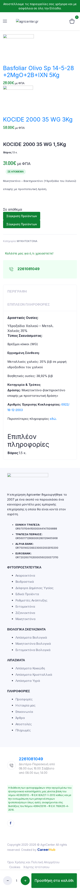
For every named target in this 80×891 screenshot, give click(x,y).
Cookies (14, 867)
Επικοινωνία (24, 712)
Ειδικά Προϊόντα (27, 594)
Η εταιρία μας (25, 705)
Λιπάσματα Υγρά (27, 681)
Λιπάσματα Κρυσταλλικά (33, 675)
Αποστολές (23, 724)
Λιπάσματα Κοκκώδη (30, 668)
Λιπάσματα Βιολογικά (31, 637)
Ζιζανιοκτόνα (25, 613)
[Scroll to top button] (73, 856)
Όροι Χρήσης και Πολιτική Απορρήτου (33, 862)
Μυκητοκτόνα (25, 619)
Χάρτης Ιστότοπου (36, 867)
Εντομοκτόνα (25, 606)
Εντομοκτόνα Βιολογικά (32, 650)
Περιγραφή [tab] (17, 291)
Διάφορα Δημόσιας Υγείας (34, 588)
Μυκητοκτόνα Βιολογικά (33, 644)
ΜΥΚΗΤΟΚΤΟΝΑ (27, 241)
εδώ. (53, 419)
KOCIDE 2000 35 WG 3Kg (38, 119)
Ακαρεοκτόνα (25, 575)
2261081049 (31, 758)
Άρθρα (20, 718)
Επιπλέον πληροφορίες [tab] (28, 304)
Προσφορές (24, 699)
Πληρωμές (23, 730)
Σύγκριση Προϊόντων (21, 216)
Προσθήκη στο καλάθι (54, 880)
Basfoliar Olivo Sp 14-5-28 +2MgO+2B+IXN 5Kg (38, 71)
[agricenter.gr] (37, 21)
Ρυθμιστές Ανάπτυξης (31, 600)
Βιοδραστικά (24, 582)
